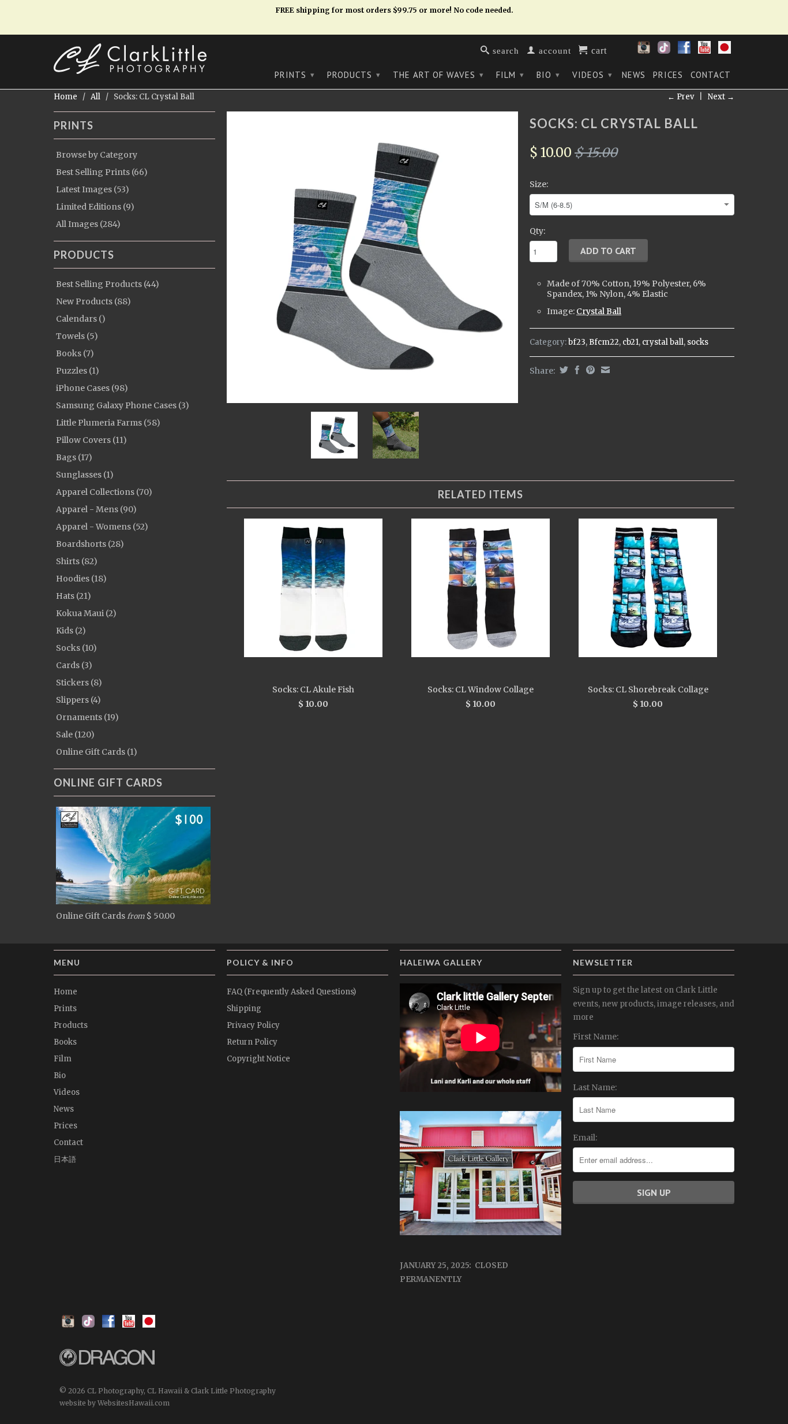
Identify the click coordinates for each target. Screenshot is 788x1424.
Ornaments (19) (87, 717)
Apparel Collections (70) (104, 492)
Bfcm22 (604, 342)
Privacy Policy (253, 1025)
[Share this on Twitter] (562, 370)
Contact (711, 75)
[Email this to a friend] (604, 370)
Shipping (244, 1008)
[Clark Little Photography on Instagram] (643, 51)
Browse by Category (96, 155)
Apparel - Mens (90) (96, 509)
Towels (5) (77, 336)
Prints (295, 74)
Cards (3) (74, 665)
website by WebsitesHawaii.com (114, 1403)
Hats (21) (73, 596)
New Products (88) (93, 301)
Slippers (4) (78, 700)
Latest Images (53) (92, 189)
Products (354, 74)
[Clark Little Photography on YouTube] (704, 51)
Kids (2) (71, 630)
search (504, 50)
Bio (548, 74)
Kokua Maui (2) (86, 613)
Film (510, 74)
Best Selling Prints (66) (102, 172)
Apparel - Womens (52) (102, 526)
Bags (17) (74, 457)
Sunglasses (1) (85, 474)
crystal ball (663, 342)
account (553, 50)
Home (65, 992)
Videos (592, 74)
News (634, 75)
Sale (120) (75, 734)
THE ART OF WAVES (438, 74)
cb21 (630, 342)
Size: (539, 184)
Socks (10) (76, 648)
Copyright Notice (258, 1059)
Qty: (537, 231)
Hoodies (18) (81, 578)
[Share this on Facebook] (575, 370)
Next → (721, 97)
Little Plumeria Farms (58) (108, 422)
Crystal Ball (598, 311)
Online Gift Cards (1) (96, 752)
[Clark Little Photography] (134, 58)
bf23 (577, 342)
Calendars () (81, 319)
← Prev (680, 97)
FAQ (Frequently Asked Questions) (291, 992)
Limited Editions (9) (95, 207)
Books (65, 1042)
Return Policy (252, 1042)
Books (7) (75, 353)
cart (597, 49)
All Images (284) (88, 224)
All (95, 97)
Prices (668, 75)
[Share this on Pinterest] (589, 370)
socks (697, 342)
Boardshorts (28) (90, 544)
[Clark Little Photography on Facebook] (684, 51)
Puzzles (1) (77, 371)
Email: (585, 1137)
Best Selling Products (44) (107, 284)
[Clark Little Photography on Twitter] (664, 51)
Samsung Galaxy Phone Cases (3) (122, 405)
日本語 (65, 1159)
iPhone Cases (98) (92, 388)
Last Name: (595, 1087)
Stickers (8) (79, 682)
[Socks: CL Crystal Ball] (372, 257)
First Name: (595, 1036)
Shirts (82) (76, 561)
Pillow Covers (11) (91, 440)
